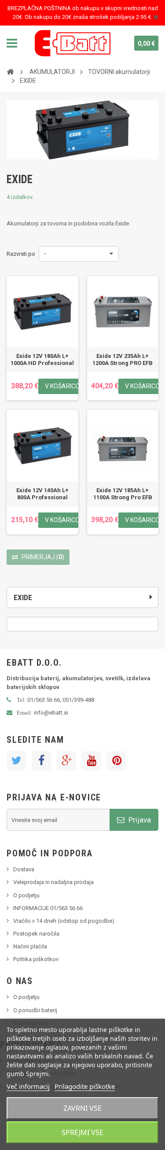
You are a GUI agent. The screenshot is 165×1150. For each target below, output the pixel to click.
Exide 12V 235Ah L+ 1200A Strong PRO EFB (122, 359)
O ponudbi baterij (35, 1010)
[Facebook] (41, 760)
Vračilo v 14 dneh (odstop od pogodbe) (63, 921)
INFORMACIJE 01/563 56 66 (48, 908)
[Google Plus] (66, 760)
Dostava (23, 869)
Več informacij (28, 1086)
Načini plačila (30, 946)
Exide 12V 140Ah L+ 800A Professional (42, 494)
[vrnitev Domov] (10, 71)
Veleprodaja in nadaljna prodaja (53, 882)
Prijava (139, 819)
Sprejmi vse (82, 1132)
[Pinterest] (116, 760)
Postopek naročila (36, 933)
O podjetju (26, 895)
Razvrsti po (21, 254)
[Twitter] (16, 760)
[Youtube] (91, 760)
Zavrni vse (82, 1108)
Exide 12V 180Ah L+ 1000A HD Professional (42, 359)
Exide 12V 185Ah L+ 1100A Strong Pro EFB (122, 494)
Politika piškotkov (36, 959)
